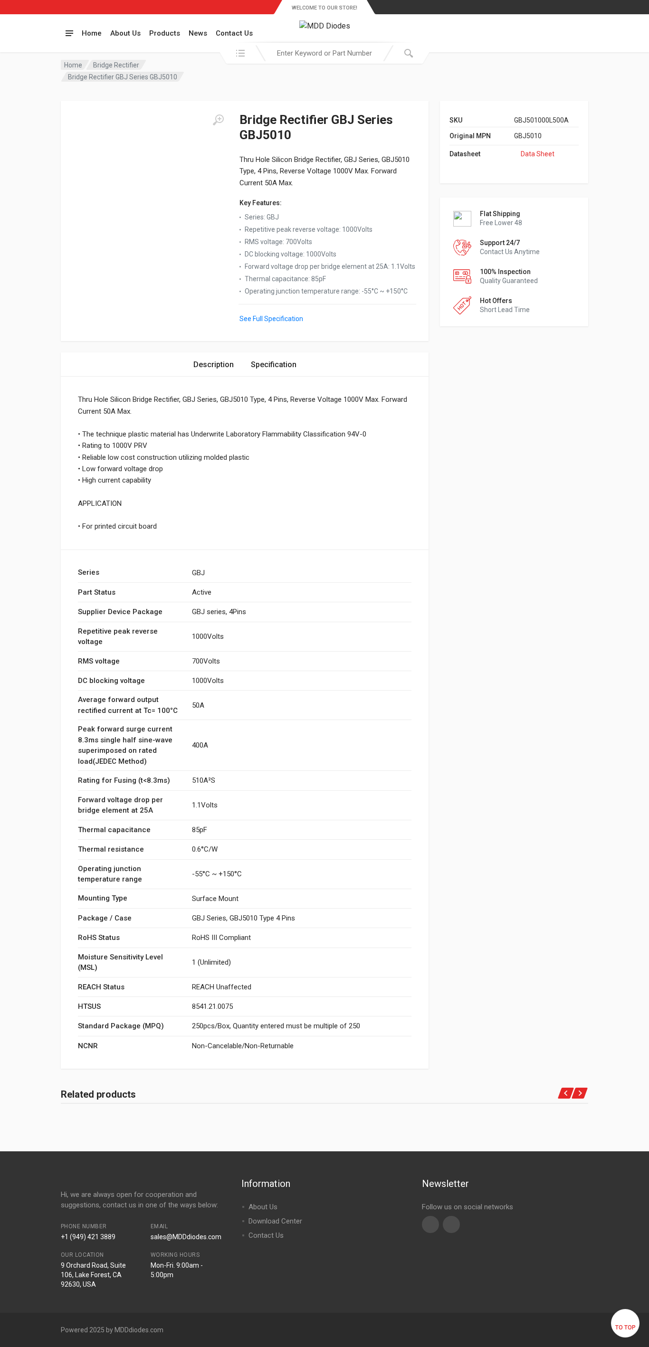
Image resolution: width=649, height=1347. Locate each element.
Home (92, 33)
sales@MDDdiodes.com (186, 1237)
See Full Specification (271, 319)
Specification (273, 364)
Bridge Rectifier (116, 65)
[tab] (213, 364)
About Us (125, 33)
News (198, 33)
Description (213, 364)
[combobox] (324, 53)
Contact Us (234, 33)
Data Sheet (537, 154)
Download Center (275, 1221)
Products (164, 33)
